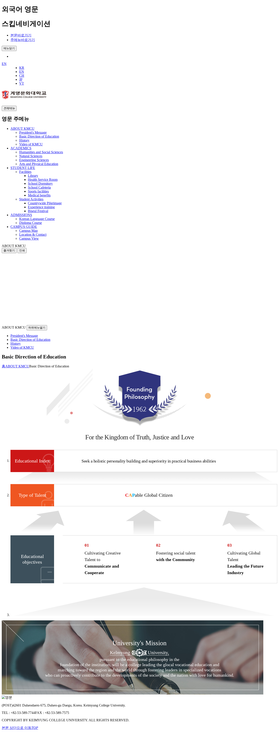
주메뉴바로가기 (22, 40)
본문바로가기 (20, 35)
